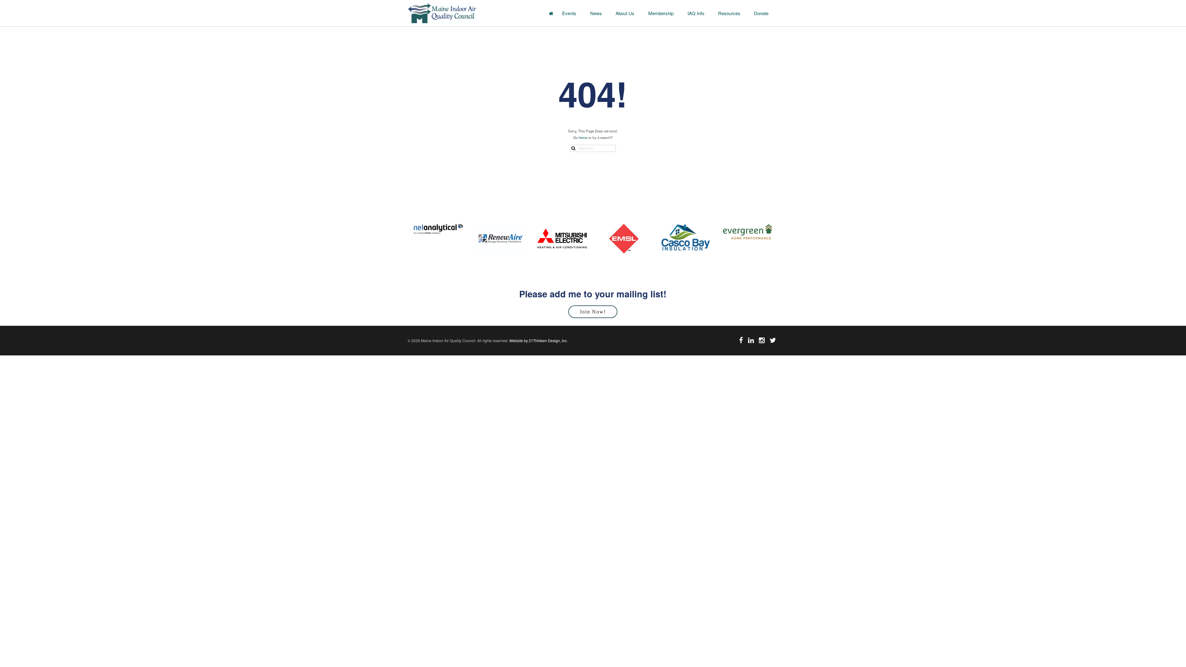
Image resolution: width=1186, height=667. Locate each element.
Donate (761, 13)
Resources (729, 13)
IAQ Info (696, 13)
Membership (661, 13)
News (596, 13)
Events (569, 13)
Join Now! (593, 311)
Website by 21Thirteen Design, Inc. (538, 340)
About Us (625, 13)
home (583, 137)
